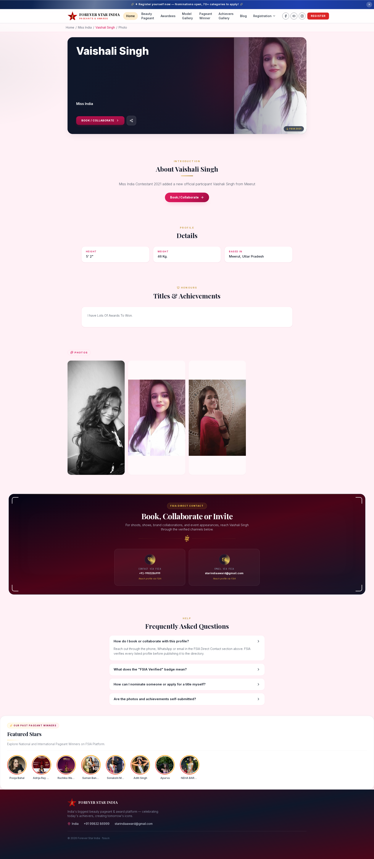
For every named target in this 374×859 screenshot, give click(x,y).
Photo (123, 27)
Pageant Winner (205, 16)
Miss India (85, 27)
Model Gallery (187, 16)
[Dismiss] (369, 4)
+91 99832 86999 (97, 823)
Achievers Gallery (226, 16)
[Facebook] (285, 16)
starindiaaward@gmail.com (134, 823)
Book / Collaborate (97, 120)
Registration (262, 16)
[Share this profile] (131, 120)
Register (318, 16)
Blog (243, 16)
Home (130, 16)
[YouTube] (293, 16)
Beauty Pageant (147, 16)
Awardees (168, 16)
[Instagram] (302, 16)
